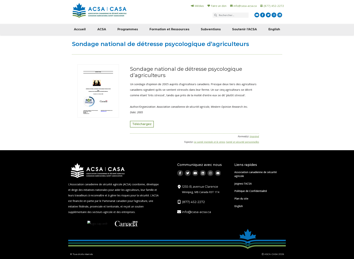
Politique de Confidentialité (250, 191)
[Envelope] (218, 173)
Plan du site (241, 198)
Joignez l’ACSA (243, 183)
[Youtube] (256, 15)
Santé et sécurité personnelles (242, 142)
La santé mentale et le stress (209, 142)
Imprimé (254, 136)
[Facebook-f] (262, 15)
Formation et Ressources (169, 29)
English (274, 29)
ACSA (101, 29)
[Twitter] (268, 15)
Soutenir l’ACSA (244, 29)
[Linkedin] (279, 15)
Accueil (80, 29)
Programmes (127, 29)
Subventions (211, 29)
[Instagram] (274, 15)
